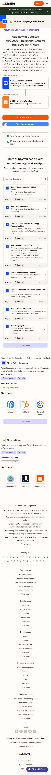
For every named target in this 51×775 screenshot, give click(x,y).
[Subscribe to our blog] (34, 731)
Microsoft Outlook (25, 648)
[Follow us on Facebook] (16, 731)
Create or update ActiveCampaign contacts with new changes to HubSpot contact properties (25, 532)
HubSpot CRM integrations (25, 582)
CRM (25, 679)
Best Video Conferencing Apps (25, 699)
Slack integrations (25, 574)
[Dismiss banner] (48, 11)
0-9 (3, 557)
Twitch (25, 636)
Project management (25, 668)
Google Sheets (25, 609)
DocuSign (25, 613)
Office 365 (26, 621)
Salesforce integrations (26, 578)
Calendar (25, 671)
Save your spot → (33, 12)
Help (23, 378)
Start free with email (26, 117)
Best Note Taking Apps (25, 710)
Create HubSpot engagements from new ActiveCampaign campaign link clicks (25, 525)
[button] (25, 124)
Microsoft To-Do (25, 644)
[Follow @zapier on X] (25, 731)
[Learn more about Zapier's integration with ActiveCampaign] (3, 363)
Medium (25, 652)
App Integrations (35, 742)
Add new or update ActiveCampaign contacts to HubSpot (25, 518)
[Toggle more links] (25, 544)
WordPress (25, 617)
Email (25, 675)
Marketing (25, 683)
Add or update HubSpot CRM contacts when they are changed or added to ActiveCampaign (25, 511)
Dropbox (25, 605)
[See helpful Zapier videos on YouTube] (30, 731)
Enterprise (14, 742)
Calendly (25, 640)
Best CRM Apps (25, 706)
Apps (3, 358)
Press (37, 739)
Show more (25, 594)
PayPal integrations (25, 586)
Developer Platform (25, 739)
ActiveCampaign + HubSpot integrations (21, 30)
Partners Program (26, 746)
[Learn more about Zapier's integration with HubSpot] (3, 440)
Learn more (10, 378)
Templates (23, 742)
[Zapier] (8, 3)
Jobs (43, 739)
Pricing (9, 739)
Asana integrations (25, 590)
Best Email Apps (25, 703)
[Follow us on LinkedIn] (21, 731)
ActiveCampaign (16, 358)
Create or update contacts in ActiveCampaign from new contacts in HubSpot (25, 538)
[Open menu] (47, 3)
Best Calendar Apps (25, 714)
